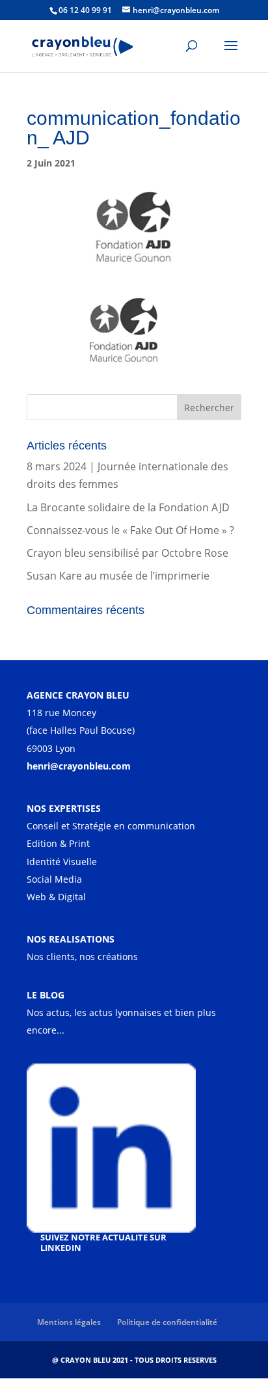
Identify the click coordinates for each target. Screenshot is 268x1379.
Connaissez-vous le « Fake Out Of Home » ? (130, 530)
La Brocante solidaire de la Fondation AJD (128, 507)
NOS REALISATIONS (70, 939)
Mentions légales (69, 1322)
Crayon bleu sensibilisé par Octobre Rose (127, 553)
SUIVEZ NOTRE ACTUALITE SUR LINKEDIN (103, 1242)
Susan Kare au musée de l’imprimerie (118, 576)
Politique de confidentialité (167, 1322)
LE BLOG (45, 995)
